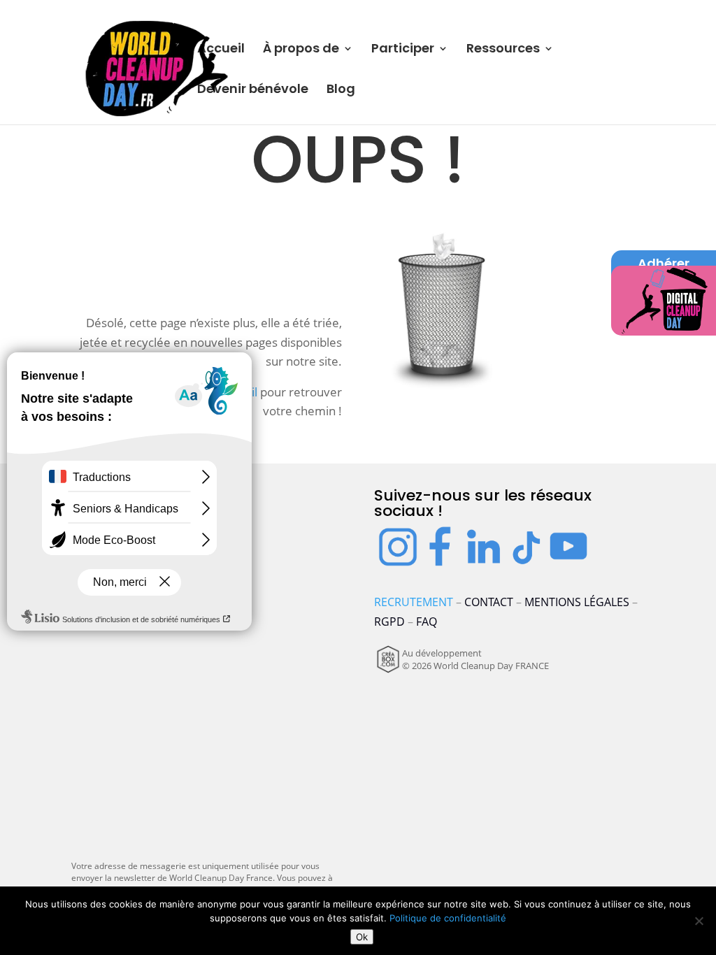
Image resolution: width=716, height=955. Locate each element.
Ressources (503, 50)
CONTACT (488, 602)
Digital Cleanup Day (664, 296)
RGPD (389, 621)
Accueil (221, 50)
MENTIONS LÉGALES (576, 602)
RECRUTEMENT (413, 602)
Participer (402, 50)
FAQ (426, 621)
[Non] (699, 921)
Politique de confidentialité (447, 918)
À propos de (301, 50)
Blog (341, 90)
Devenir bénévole (252, 90)
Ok (362, 936)
